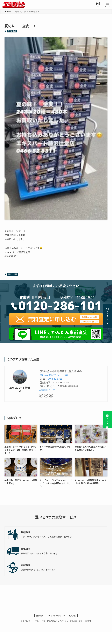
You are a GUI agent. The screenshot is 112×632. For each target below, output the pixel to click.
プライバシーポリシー (56, 616)
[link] (41, 395)
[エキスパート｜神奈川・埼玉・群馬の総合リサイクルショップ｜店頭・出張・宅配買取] (13, 4)
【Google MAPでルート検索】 (55, 375)
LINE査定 (107, 421)
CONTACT (107, 317)
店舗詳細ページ (47, 390)
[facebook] (46, 395)
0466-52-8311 (55, 379)
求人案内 (72, 616)
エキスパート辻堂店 (19, 389)
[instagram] (51, 395)
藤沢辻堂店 (12, 31)
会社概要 (40, 616)
